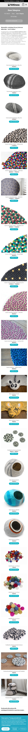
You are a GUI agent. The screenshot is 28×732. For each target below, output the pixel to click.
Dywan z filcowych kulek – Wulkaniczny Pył (14, 282)
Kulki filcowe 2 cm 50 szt (14, 592)
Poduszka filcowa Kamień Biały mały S (14, 697)
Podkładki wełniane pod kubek (14, 450)
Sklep (13, 13)
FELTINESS (7, 13)
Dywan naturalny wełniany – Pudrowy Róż (14, 341)
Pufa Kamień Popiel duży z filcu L (14, 91)
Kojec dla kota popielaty (14, 539)
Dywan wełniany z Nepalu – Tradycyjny (14, 170)
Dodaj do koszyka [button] (14, 68)
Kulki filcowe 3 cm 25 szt (14, 618)
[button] (23, 5)
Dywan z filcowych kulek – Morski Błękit (14, 254)
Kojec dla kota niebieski (14, 509)
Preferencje (23, 728)
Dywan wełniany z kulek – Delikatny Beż (14, 144)
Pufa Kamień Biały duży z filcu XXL (14, 65)
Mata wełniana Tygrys (14, 420)
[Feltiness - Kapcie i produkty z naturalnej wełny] (14, 5)
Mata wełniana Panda (14, 393)
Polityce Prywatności (6, 725)
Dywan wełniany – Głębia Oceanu (14, 367)
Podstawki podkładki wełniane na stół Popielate (14, 671)
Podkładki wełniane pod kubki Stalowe (14, 645)
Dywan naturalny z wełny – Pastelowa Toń (14, 225)
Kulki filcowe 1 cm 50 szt (14, 566)
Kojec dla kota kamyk (14, 480)
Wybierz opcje (14, 147)
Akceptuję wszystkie (5, 729)
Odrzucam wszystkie (14, 729)
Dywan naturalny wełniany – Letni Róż (14, 312)
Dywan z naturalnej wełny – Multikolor (14, 197)
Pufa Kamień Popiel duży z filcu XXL (14, 117)
